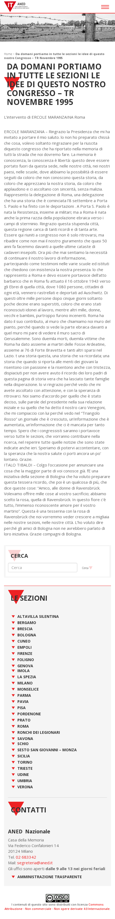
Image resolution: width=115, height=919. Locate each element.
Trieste (25, 768)
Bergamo (26, 622)
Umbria (24, 780)
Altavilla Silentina (38, 616)
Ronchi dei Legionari (38, 732)
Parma (24, 695)
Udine (23, 774)
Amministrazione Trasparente (49, 876)
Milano (25, 682)
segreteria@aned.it (35, 862)
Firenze (24, 653)
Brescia (25, 628)
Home (8, 54)
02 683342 (26, 857)
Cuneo (23, 641)
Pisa (21, 707)
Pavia (23, 701)
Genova (25, 665)
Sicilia (23, 755)
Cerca (85, 568)
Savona (25, 738)
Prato (23, 720)
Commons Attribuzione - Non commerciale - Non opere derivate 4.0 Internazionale (57, 906)
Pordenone (29, 713)
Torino (24, 762)
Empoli (24, 647)
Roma (23, 726)
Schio (23, 743)
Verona (25, 786)
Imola (23, 670)
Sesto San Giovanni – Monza (47, 749)
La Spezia (26, 676)
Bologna (26, 634)
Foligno (25, 659)
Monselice (28, 689)
